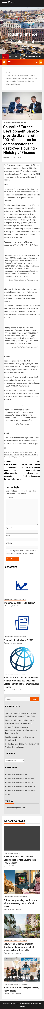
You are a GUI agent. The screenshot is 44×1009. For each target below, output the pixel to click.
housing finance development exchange (20, 786)
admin (7, 157)
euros (22, 454)
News (7, 794)
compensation (17, 452)
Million (6, 457)
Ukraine (25, 457)
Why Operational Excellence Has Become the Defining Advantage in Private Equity (20, 859)
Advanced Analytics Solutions (16, 808)
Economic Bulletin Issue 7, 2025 (18, 640)
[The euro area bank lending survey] (22, 585)
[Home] (4, 62)
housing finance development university (20, 790)
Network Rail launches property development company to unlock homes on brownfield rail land (21, 730)
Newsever (32, 1003)
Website (9, 543)
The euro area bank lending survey (19, 602)
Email (8, 536)
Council (25, 452)
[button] (9, 62)
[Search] (37, 62)
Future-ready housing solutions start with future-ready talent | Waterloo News (21, 903)
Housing (34, 454)
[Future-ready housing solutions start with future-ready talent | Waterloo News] (22, 882)
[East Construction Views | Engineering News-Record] (22, 969)
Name (9, 528)
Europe (16, 454)
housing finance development (16, 774)
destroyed (32, 452)
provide (18, 457)
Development (8, 454)
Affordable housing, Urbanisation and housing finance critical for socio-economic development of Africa (12, 470)
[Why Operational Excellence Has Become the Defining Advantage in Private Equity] (22, 838)
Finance (27, 454)
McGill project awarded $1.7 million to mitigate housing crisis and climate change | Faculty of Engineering (31, 468)
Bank (9, 452)
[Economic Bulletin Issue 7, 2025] (22, 622)
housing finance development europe (14, 122)
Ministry (12, 457)
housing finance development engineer (19, 778)
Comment (10, 497)
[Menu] (9, 62)
